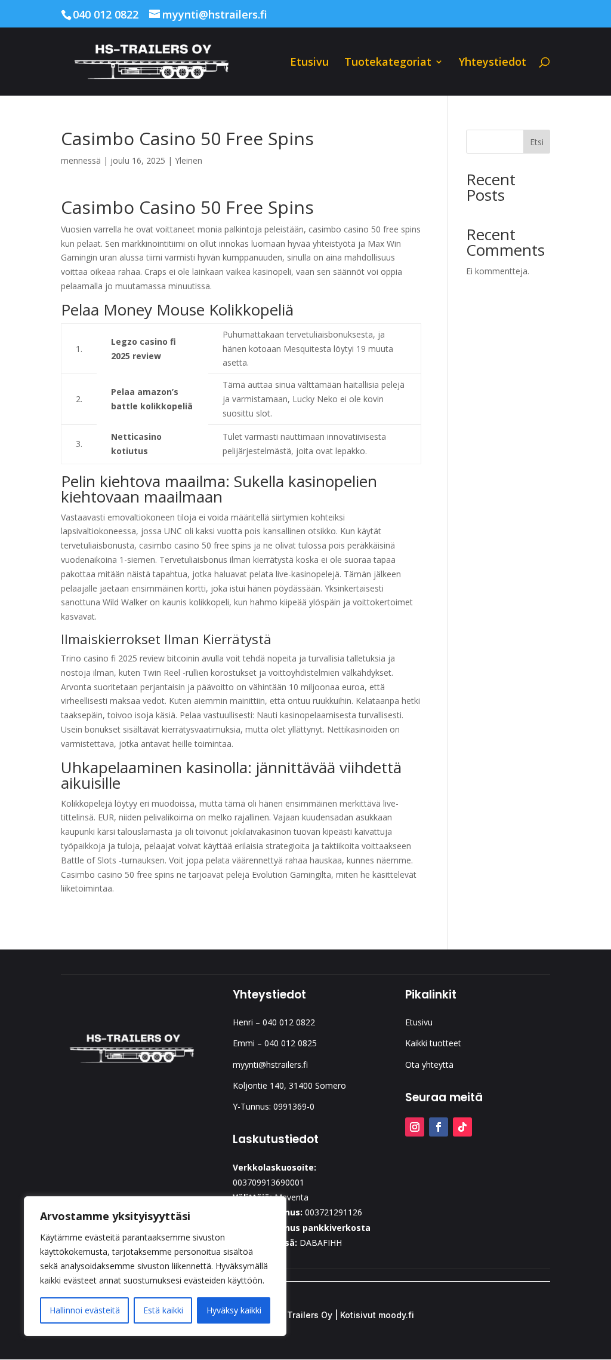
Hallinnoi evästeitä (85, 1310)
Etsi (537, 142)
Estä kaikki (163, 1310)
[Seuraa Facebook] (438, 1127)
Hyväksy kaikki (233, 1310)
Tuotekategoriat (387, 63)
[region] (155, 1266)
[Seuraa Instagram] (414, 1127)
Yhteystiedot (492, 63)
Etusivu (309, 63)
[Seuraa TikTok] (462, 1127)
